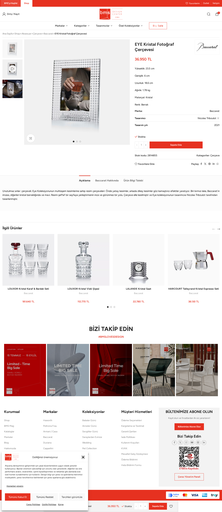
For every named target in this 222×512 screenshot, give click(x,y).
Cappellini (48, 448)
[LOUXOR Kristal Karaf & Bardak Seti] (28, 260)
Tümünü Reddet (45, 497)
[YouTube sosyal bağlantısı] (192, 442)
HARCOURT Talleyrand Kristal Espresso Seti (193, 288)
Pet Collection (89, 448)
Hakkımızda (10, 448)
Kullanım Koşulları (130, 442)
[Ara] (208, 14)
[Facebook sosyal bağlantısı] (201, 164)
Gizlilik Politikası (49, 504)
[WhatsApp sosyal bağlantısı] (218, 164)
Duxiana (47, 442)
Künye (61, 504)
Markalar (8, 437)
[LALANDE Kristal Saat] (138, 260)
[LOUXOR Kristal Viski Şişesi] (83, 260)
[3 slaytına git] (80, 141)
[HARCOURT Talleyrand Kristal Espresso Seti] (194, 260)
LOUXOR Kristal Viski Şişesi (83, 288)
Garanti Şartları (129, 431)
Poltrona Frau (50, 426)
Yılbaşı (85, 454)
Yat (83, 459)
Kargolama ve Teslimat (132, 426)
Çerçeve (37, 33)
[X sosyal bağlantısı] (205, 164)
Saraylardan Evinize (92, 437)
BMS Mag (9, 426)
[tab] (84, 178)
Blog (6, 442)
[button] (83, 457)
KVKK (124, 448)
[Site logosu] (111, 13)
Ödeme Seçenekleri (131, 420)
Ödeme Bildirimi (129, 459)
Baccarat (48, 33)
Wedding (86, 442)
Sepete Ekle (176, 145)
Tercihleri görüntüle (72, 497)
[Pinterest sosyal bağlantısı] (209, 164)
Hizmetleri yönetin (15, 486)
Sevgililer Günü (90, 431)
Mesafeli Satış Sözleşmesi (134, 454)
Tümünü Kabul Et (18, 497)
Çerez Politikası (33, 504)
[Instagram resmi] (25, 370)
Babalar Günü (89, 420)
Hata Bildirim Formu (131, 465)
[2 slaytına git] (77, 141)
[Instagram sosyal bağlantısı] (186, 442)
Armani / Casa (50, 431)
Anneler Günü (89, 426)
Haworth (47, 420)
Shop (17, 33)
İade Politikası (128, 437)
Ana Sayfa (7, 33)
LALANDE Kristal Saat (138, 288)
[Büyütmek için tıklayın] (31, 138)
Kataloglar (9, 431)
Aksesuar (26, 33)
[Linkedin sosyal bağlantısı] (214, 164)
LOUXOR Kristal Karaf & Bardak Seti (28, 288)
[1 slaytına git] (73, 141)
